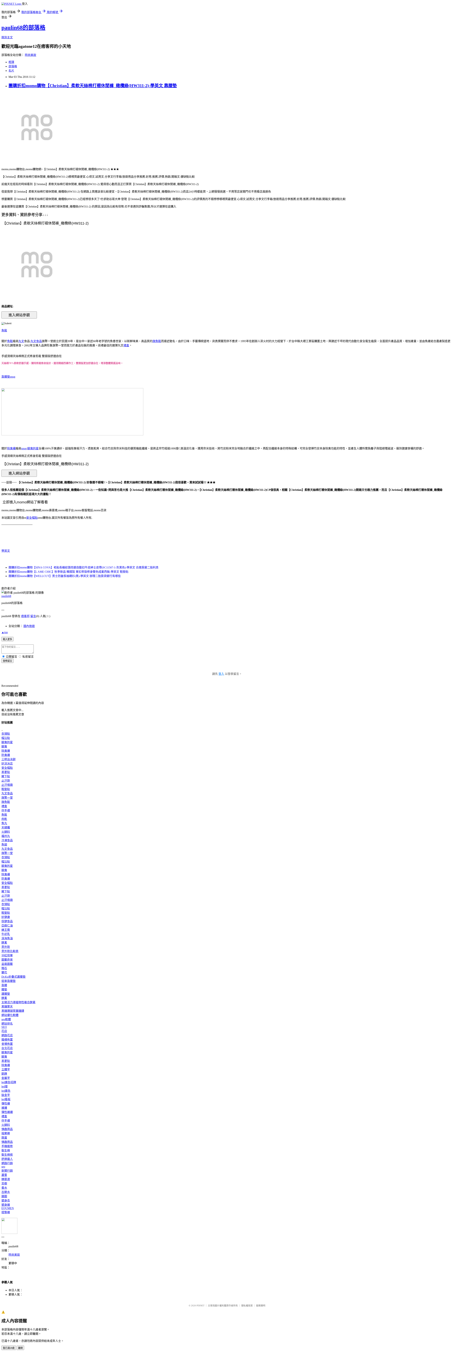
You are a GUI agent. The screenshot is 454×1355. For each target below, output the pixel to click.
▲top (4, 632)
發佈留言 (7, 661)
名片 (11, 70)
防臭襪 (5, 755)
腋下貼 (5, 776)
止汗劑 (5, 780)
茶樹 (4, 1183)
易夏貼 (5, 772)
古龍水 (5, 1192)
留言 (33, 616)
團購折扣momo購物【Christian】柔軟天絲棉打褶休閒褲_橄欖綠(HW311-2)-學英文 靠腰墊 (93, 85)
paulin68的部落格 (23, 27)
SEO (4, 1027)
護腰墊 (5, 993)
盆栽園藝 (7, 963)
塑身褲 (5, 1204)
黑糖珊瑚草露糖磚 (12, 1010)
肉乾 (4, 818)
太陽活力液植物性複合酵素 (18, 1002)
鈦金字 (5, 1095)
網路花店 (7, 1035)
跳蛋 (4, 1137)
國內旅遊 (29, 626)
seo (3, 1166)
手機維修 (7, 1146)
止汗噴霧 (7, 784)
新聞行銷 (7, 1170)
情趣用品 (7, 1129)
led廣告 (5, 1090)
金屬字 (5, 1077)
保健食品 (7, 921)
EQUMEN (7, 1208)
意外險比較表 (9, 951)
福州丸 (5, 836)
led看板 (5, 1099)
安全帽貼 (32, 517)
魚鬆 (4, 330)
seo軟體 (6, 1019)
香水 (4, 1187)
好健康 (5, 917)
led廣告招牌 (8, 1082)
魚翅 (4, 844)
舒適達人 (7, 1158)
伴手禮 (5, 810)
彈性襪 (5, 1103)
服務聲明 (260, 1305)
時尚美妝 (30, 54)
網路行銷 (7, 1163)
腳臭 (4, 746)
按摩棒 (5, 1133)
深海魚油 (7, 938)
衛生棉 (5, 1150)
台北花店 (7, 1048)
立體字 (5, 1069)
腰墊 (4, 989)
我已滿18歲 (9, 1348)
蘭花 (4, 972)
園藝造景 (7, 959)
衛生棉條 (7, 1154)
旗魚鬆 (157, 341)
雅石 (4, 968)
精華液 (5, 1179)
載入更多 (7, 639)
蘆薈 (4, 1174)
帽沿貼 (5, 737)
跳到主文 (7, 37)
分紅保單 (7, 955)
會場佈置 (7, 1043)
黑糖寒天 (7, 1006)
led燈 (4, 1086)
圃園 (4, 1196)
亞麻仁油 (7, 925)
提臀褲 (5, 1212)
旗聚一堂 (7, 797)
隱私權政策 (247, 1305)
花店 (4, 1031)
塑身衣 (5, 1200)
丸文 (21, 341)
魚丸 (4, 823)
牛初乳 (5, 934)
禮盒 (126, 345)
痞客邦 (25, 616)
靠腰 (4, 985)
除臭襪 (11, 448)
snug (12, 376)
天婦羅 (5, 827)
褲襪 (4, 1107)
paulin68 (6, 596)
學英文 (5, 550)
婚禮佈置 (7, 1039)
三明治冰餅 (8, 759)
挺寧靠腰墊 (8, 980)
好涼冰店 (7, 763)
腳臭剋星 (33, 448)
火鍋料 (5, 831)
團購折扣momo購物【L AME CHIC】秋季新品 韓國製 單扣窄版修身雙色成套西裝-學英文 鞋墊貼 (68, 571)
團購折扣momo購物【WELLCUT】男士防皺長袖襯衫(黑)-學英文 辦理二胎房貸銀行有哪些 (65, 575)
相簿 (11, 62)
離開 (20, 1348)
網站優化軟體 (9, 1015)
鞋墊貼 (5, 789)
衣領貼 (5, 733)
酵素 (4, 942)
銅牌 (4, 1073)
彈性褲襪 (7, 1112)
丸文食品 (36, 341)
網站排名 (7, 1023)
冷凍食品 (7, 840)
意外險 (5, 946)
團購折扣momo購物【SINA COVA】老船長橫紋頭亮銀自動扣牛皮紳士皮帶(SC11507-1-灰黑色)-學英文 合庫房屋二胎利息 (84, 567)
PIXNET (200, 1305)
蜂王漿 (5, 929)
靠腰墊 (5, 376)
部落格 (13, 66)
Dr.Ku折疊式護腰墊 (13, 976)
